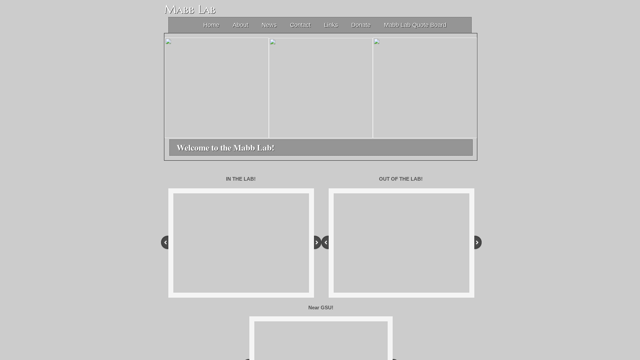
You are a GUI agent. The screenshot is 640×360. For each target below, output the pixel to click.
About (240, 25)
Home (211, 25)
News (269, 25)
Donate (361, 25)
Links (331, 25)
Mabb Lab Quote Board (415, 25)
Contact (300, 25)
